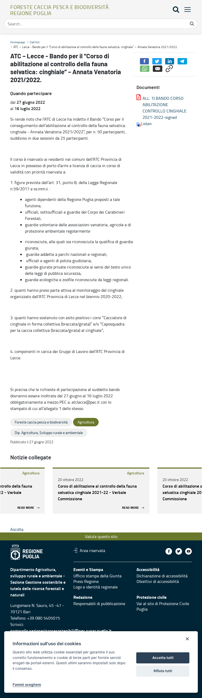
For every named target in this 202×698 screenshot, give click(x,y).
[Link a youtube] (188, 551)
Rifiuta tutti (163, 671)
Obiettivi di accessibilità (158, 581)
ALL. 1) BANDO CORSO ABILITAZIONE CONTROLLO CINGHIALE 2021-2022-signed (164, 107)
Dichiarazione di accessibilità (162, 576)
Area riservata (92, 550)
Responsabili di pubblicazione (99, 603)
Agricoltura (30, 472)
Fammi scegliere (27, 684)
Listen (146, 123)
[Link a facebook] (168, 551)
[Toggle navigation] (185, 9)
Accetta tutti (162, 657)
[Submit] (192, 24)
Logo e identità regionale (95, 587)
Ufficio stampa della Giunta (97, 576)
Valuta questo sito (101, 536)
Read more (25, 507)
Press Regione (86, 581)
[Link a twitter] (178, 551)
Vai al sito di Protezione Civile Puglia (163, 606)
